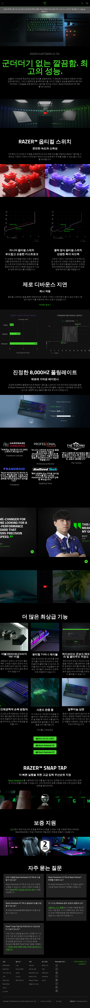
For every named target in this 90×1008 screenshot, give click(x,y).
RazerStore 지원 (33, 973)
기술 (17, 965)
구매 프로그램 (7, 973)
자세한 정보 (45, 305)
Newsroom (45, 973)
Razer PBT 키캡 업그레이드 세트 (22, 890)
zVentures (45, 976)
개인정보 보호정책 (45, 1001)
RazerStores (6, 965)
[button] (2, 3)
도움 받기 (31, 965)
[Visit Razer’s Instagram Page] (56, 969)
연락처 (44, 980)
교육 (4, 976)
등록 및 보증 (32, 969)
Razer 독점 (6, 980)
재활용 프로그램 (33, 984)
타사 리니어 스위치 (46, 739)
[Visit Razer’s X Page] (56, 976)
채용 (43, 969)
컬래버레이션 (20, 980)
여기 (12, 829)
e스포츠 (18, 976)
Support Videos (33, 980)
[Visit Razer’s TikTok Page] (56, 983)
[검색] (82, 3)
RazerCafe (6, 969)
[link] (44, 3)
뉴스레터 (5, 991)
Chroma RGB (19, 969)
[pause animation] (86, 561)
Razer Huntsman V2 (46, 752)
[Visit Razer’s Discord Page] (56, 990)
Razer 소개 (45, 965)
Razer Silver (6, 984)
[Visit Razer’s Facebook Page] (56, 965)
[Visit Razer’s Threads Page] (56, 972)
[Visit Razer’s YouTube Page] (56, 980)
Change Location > (82, 1001)
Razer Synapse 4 (15, 780)
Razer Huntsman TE (46, 745)
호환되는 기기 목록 (55, 908)
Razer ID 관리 (33, 976)
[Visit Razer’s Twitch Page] (56, 987)
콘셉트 (18, 973)
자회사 (5, 988)
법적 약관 (33, 1001)
